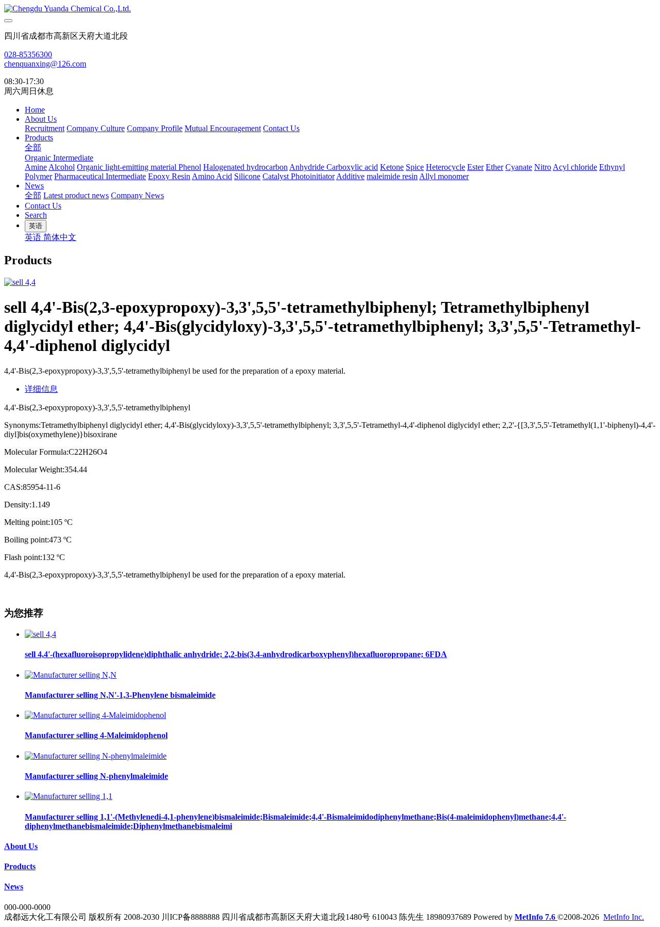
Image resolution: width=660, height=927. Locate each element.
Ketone (392, 167)
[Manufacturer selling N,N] (71, 674)
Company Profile (155, 128)
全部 (33, 147)
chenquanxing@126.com (45, 63)
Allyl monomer (444, 176)
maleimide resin (392, 176)
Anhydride (307, 167)
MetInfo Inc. (623, 917)
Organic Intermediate (59, 157)
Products (39, 137)
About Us (41, 119)
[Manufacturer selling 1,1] (68, 796)
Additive (350, 176)
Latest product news (76, 195)
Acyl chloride (575, 167)
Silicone (247, 176)
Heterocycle (445, 167)
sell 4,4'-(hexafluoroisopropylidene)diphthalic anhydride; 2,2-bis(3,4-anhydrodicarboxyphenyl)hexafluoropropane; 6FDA (236, 654)
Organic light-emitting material (127, 167)
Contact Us (281, 128)
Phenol (189, 167)
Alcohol (61, 167)
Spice (415, 167)
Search (36, 215)
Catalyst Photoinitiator (298, 176)
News (34, 185)
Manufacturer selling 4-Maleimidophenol (96, 735)
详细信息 (41, 389)
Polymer (38, 176)
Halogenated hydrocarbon (245, 167)
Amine (36, 167)
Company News (137, 195)
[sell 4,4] (40, 634)
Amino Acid (212, 176)
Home (35, 109)
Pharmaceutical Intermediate (100, 176)
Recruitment (44, 128)
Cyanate (518, 167)
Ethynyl (612, 167)
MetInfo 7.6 (535, 917)
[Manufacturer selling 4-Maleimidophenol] (95, 715)
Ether (494, 167)
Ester (475, 167)
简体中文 (59, 237)
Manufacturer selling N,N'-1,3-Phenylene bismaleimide (120, 695)
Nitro (542, 167)
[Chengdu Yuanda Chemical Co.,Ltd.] (330, 8)
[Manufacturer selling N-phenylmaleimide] (96, 756)
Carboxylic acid (352, 167)
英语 (34, 237)
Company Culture (96, 128)
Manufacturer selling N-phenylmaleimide (96, 776)
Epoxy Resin (169, 176)
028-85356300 (28, 54)
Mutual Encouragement (223, 128)
